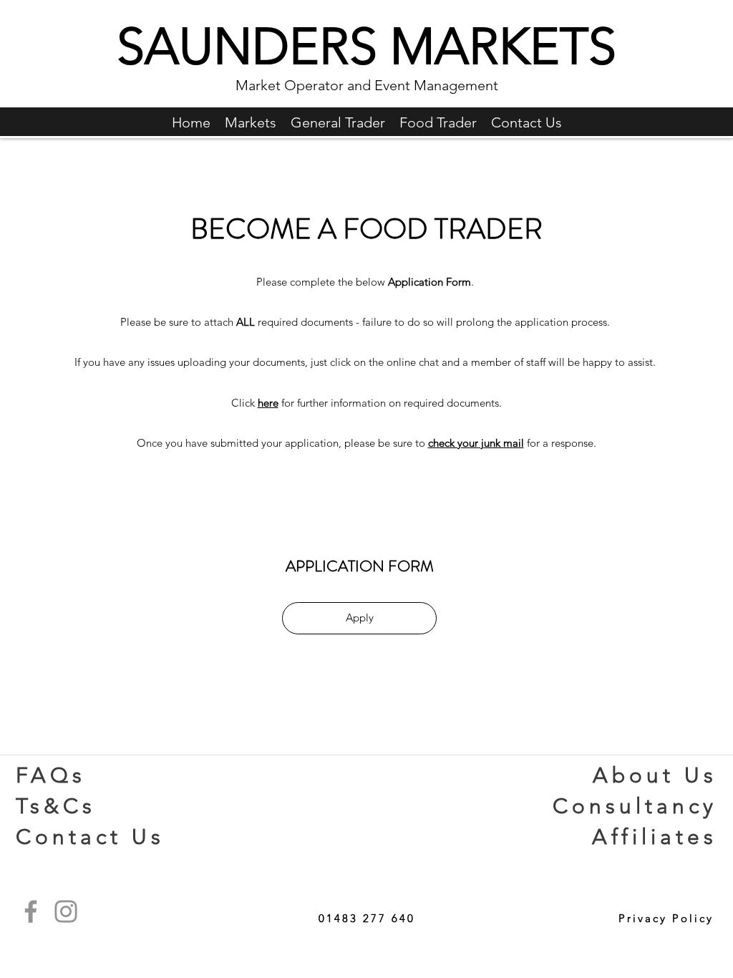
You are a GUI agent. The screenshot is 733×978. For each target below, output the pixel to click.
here (268, 403)
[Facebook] (31, 911)
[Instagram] (66, 911)
